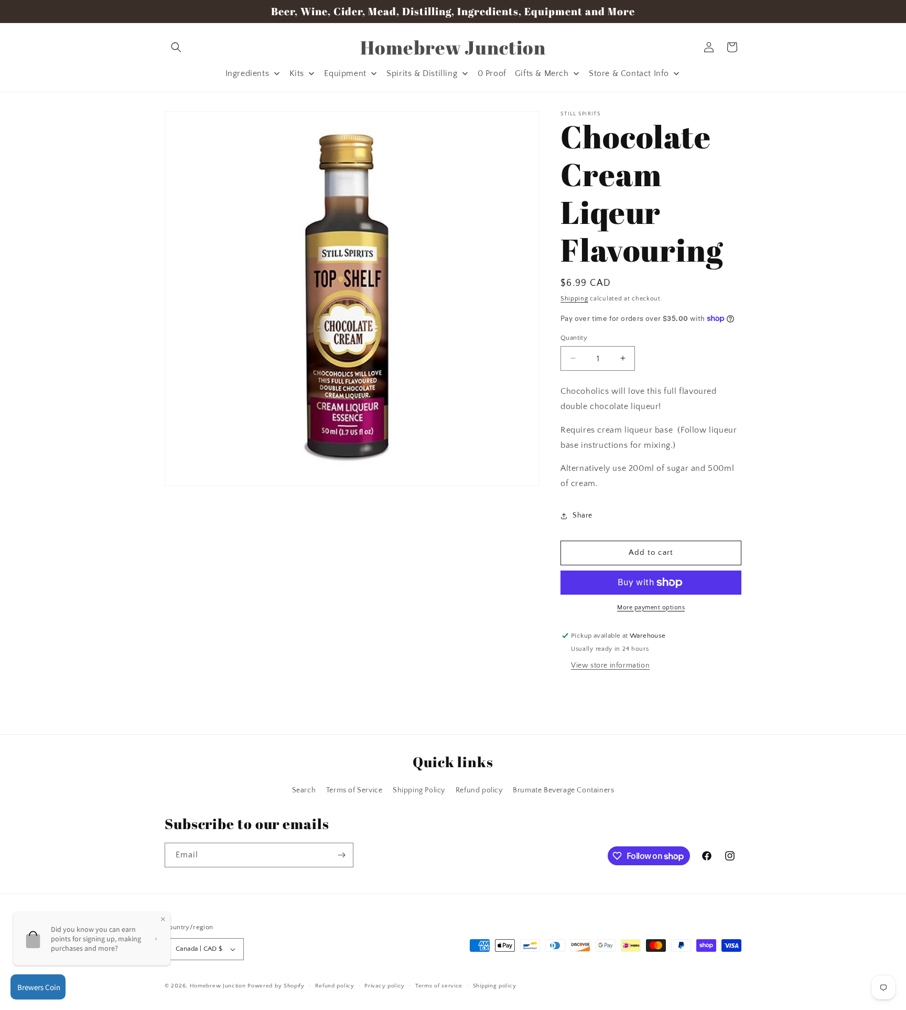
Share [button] (582, 515)
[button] (176, 47)
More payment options (651, 607)
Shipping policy (494, 986)
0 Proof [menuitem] (492, 73)
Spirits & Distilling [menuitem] (421, 73)
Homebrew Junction (218, 986)
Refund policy (479, 790)
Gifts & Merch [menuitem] (542, 73)
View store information (610, 665)
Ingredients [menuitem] (247, 73)
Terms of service (438, 986)
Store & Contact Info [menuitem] (629, 73)
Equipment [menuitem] (345, 73)
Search (304, 790)
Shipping (574, 298)
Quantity (573, 337)
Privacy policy (384, 986)
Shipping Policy (419, 790)
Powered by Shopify (276, 986)
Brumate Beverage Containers (563, 790)
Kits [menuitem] (296, 73)
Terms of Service (354, 790)
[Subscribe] (341, 855)
